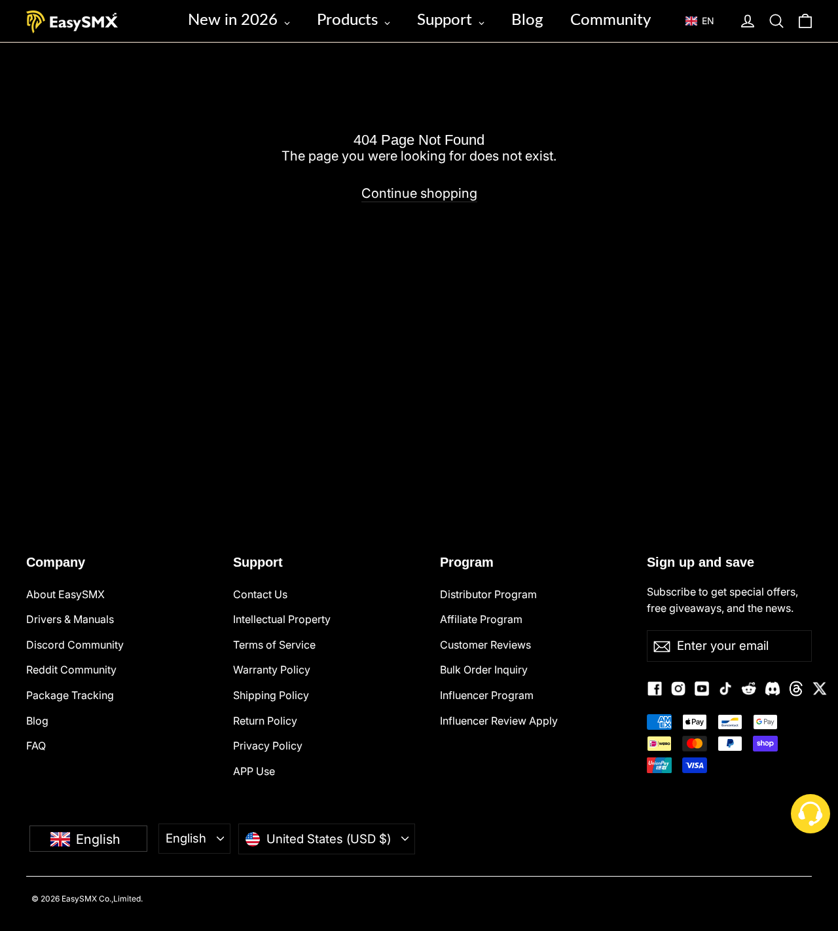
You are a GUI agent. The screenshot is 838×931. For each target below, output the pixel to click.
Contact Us (260, 594)
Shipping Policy (271, 695)
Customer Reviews (485, 644)
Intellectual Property (282, 619)
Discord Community (75, 644)
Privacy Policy (267, 745)
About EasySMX (65, 594)
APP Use (254, 771)
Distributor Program (488, 594)
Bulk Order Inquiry (484, 669)
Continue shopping (419, 193)
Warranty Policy (271, 669)
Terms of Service (274, 644)
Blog (37, 720)
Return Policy (265, 720)
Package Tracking (70, 695)
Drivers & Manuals (70, 619)
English (186, 838)
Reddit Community (71, 669)
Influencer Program (487, 695)
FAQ (36, 745)
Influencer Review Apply (499, 720)
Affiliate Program (481, 619)
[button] (706, 21)
